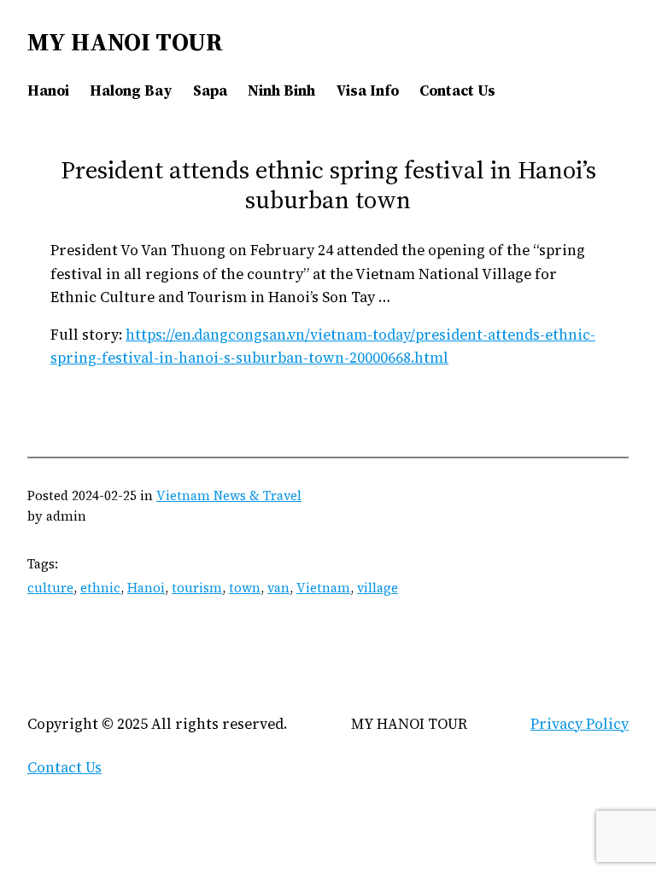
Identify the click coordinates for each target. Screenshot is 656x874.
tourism (197, 588)
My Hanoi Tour (125, 42)
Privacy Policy (579, 724)
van (278, 588)
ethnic (100, 588)
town (245, 588)
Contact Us (64, 767)
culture (50, 588)
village (377, 588)
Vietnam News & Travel (229, 495)
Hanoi (146, 588)
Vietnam (323, 588)
